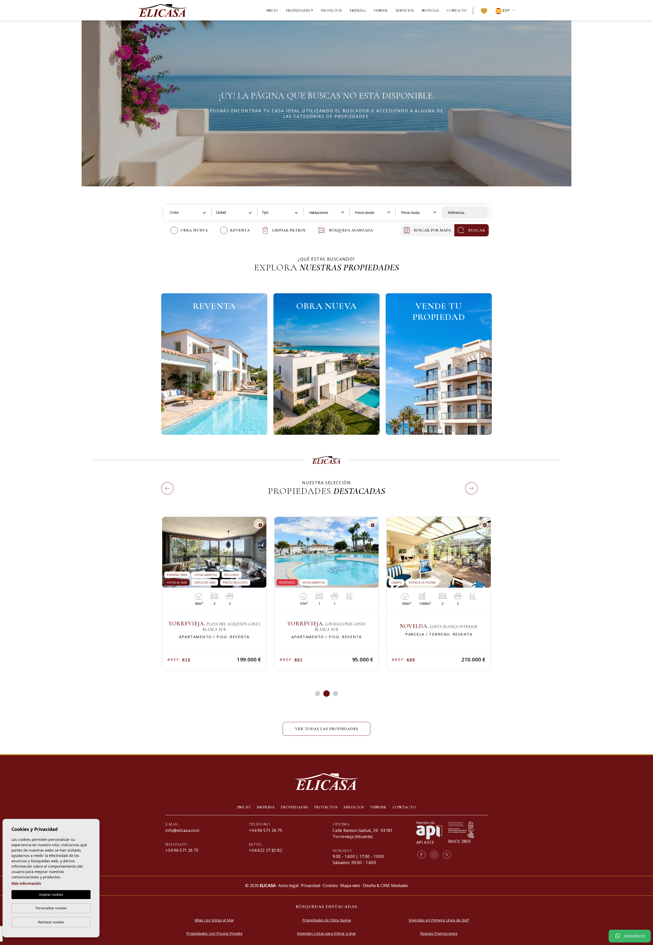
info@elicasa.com (182, 830)
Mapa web (350, 885)
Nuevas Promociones (438, 933)
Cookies (330, 885)
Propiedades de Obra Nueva (326, 920)
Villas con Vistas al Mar (214, 920)
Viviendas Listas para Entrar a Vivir (326, 933)
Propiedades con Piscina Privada (214, 933)
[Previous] (162, 482)
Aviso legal (288, 885)
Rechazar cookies (51, 922)
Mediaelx (399, 885)
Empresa (358, 10)
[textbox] (179, 212)
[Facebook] (421, 855)
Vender (381, 10)
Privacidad (310, 885)
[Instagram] (434, 855)
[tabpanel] (214, 594)
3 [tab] (335, 693)
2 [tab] (326, 693)
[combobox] (188, 212)
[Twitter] (447, 855)
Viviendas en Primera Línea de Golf (439, 920)
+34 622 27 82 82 (265, 850)
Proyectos (331, 10)
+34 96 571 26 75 (181, 850)
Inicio (272, 10)
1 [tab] (317, 693)
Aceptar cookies (51, 894)
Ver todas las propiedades (326, 728)
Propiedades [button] (298, 10)
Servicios (405, 10)
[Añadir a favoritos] (258, 524)
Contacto (457, 10)
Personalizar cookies (51, 908)
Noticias (430, 10)
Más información (26, 883)
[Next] (466, 482)
